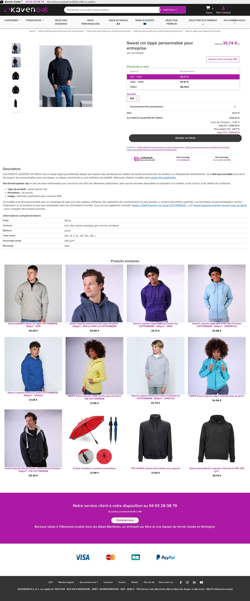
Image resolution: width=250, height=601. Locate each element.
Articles (134, 582)
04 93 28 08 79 (35, 2)
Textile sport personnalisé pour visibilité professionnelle (109, 31)
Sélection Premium (172, 22)
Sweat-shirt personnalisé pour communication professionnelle (158, 31)
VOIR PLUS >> (170, 10)
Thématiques (34, 20)
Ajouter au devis (185, 138)
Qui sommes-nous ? (234, 22)
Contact (122, 582)
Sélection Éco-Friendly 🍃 (203, 22)
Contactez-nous (125, 520)
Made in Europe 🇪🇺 (144, 22)
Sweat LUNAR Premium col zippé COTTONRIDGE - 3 (161, 205)
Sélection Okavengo (61, 22)
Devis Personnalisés (90, 22)
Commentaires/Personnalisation (146, 107)
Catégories (11, 20)
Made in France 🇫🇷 (118, 22)
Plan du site (149, 582)
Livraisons (108, 582)
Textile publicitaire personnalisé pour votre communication (61, 31)
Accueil (32, 31)
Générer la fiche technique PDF (223, 59)
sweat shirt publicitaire (163, 177)
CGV (50, 582)
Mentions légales (66, 582)
